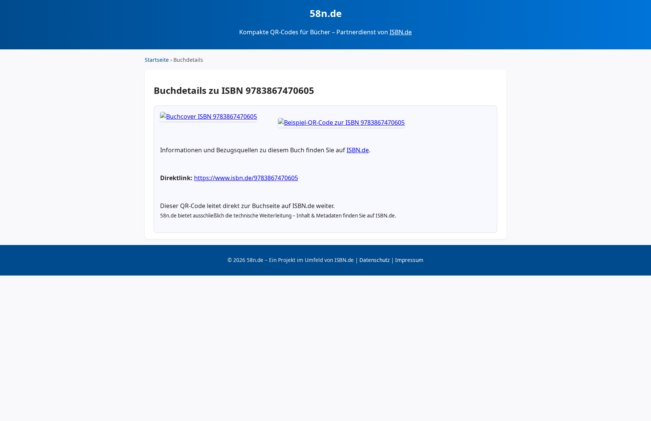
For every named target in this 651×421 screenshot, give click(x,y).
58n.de (326, 13)
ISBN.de (401, 32)
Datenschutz (374, 259)
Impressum (409, 259)
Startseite (157, 59)
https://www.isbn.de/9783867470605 (246, 178)
